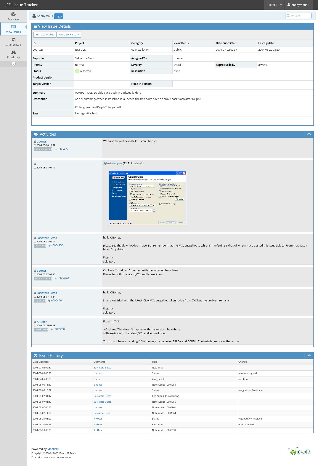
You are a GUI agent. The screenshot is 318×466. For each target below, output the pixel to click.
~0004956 (57, 245)
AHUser (42, 322)
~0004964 (57, 300)
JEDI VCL (272, 5)
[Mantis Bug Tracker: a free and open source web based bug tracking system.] (299, 451)
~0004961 (63, 278)
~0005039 (59, 329)
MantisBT (53, 449)
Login (58, 16)
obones (42, 141)
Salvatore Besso (47, 238)
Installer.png (114, 163)
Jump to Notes (44, 34)
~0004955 (63, 149)
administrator (48, 457)
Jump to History (69, 34)
